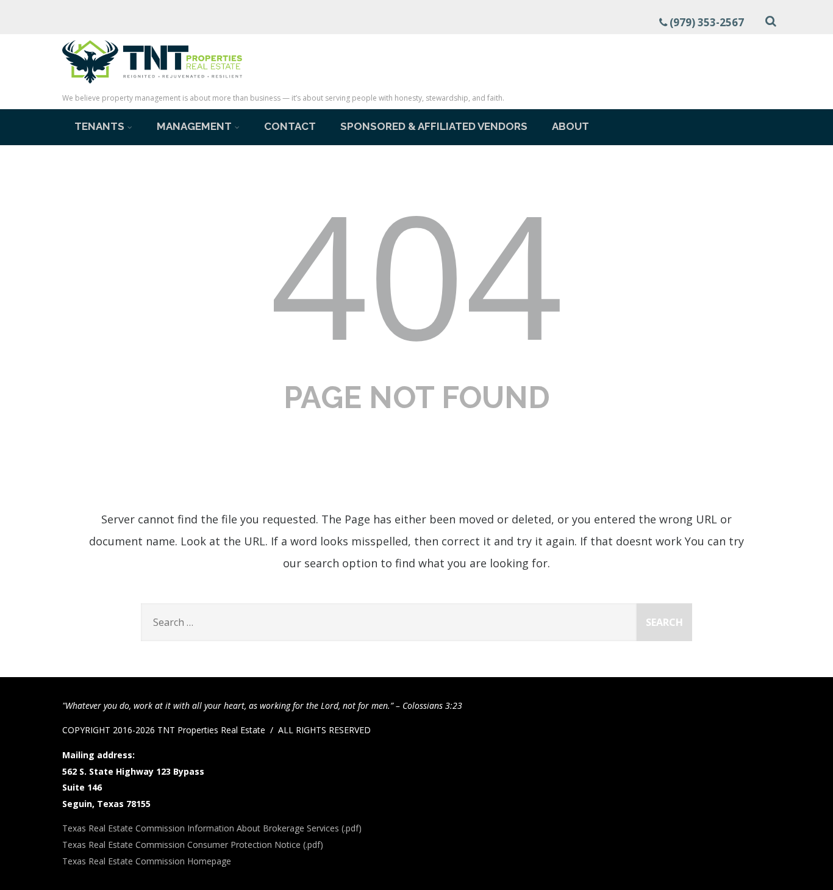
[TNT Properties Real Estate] (152, 85)
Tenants (99, 126)
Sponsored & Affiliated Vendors (433, 126)
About (570, 126)
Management (194, 126)
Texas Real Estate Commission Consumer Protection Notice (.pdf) (192, 844)
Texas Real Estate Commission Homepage (146, 861)
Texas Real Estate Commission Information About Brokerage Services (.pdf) (212, 828)
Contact (290, 126)
